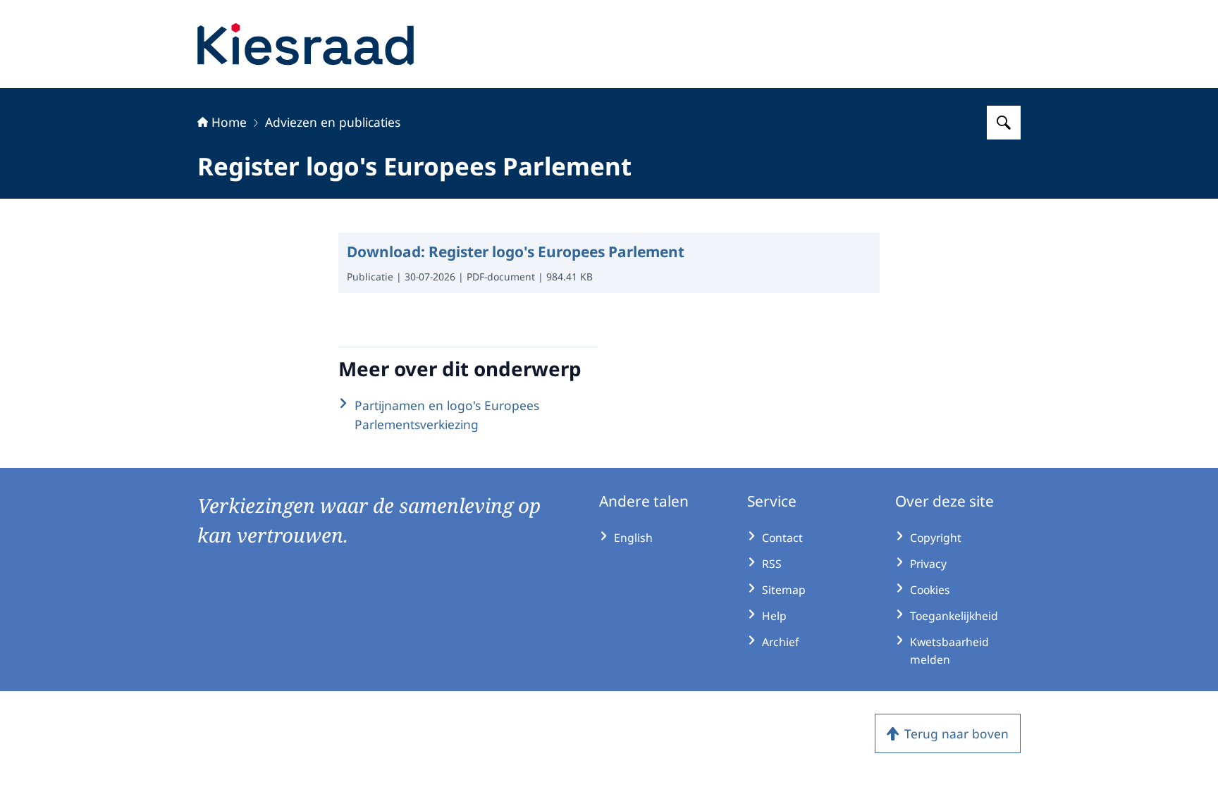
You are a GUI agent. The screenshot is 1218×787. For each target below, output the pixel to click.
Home (229, 121)
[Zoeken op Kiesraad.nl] (1004, 123)
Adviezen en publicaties (332, 121)
